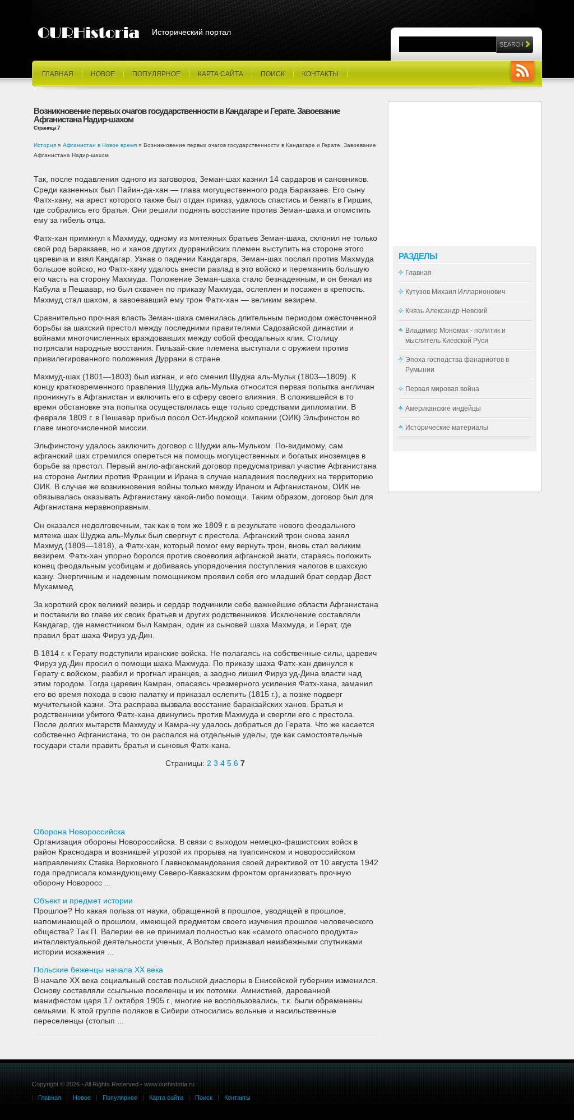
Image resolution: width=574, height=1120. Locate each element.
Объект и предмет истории (83, 900)
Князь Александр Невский (446, 311)
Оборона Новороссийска (79, 831)
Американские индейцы (443, 408)
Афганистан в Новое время (100, 145)
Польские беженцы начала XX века (98, 969)
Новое (103, 74)
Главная (57, 74)
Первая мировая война (442, 389)
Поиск (273, 74)
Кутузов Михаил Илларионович (455, 292)
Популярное (156, 74)
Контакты (320, 74)
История (45, 145)
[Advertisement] (165, 802)
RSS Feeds (522, 72)
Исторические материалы (446, 428)
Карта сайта (220, 74)
